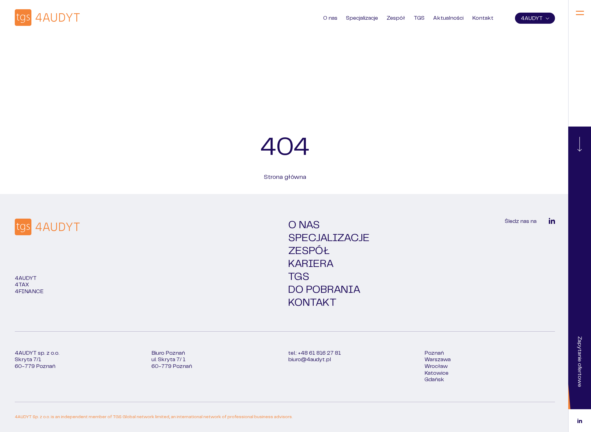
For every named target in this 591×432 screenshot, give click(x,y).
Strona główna (285, 184)
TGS (419, 18)
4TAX (22, 291)
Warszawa (437, 366)
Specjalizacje (362, 18)
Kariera (311, 270)
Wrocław (436, 373)
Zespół (396, 18)
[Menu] (580, 13)
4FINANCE (29, 298)
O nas (330, 18)
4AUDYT (532, 18)
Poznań (434, 360)
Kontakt (482, 18)
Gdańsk (434, 386)
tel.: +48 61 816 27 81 (314, 360)
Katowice (436, 380)
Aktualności (448, 18)
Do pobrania (324, 296)
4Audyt (26, 285)
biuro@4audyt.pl (309, 366)
